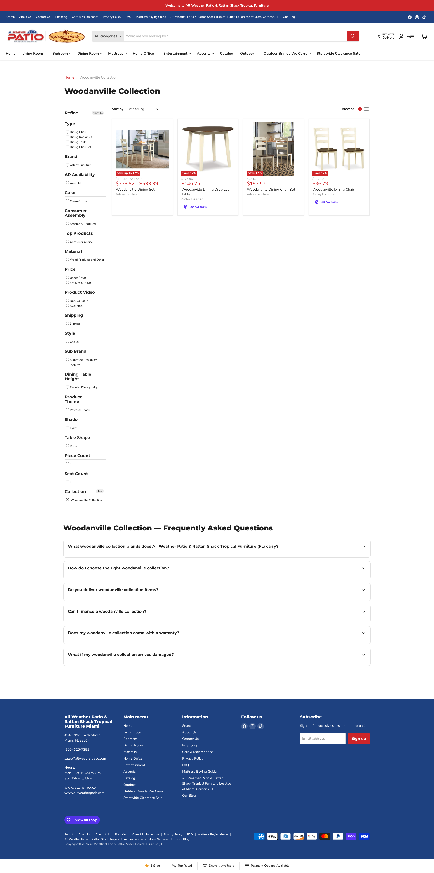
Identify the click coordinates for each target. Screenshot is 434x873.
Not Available (79, 301)
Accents (204, 53)
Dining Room (88, 53)
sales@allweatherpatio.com (85, 758)
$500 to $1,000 (80, 283)
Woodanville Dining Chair (333, 189)
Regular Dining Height (84, 387)
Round (74, 446)
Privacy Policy (112, 17)
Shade (71, 419)
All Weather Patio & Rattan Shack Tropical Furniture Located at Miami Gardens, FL (224, 17)
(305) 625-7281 (76, 749)
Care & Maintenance (85, 17)
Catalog (226, 53)
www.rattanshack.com (81, 787)
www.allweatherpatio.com (84, 793)
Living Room (33, 53)
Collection (75, 491)
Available (76, 183)
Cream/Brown (79, 201)
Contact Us (43, 17)
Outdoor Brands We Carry (286, 53)
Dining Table (78, 142)
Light (73, 428)
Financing (61, 17)
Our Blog (289, 17)
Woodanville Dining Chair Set (271, 189)
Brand (71, 156)
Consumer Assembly (76, 213)
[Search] (353, 36)
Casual (74, 342)
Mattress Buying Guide (151, 17)
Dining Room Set (81, 137)
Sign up (358, 738)
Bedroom (60, 53)
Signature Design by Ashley (83, 362)
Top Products (79, 233)
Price (70, 269)
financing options (105, 621)
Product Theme (73, 399)
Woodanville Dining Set (135, 189)
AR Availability (80, 174)
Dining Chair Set (80, 147)
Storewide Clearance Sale (338, 53)
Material (73, 251)
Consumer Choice (81, 242)
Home (11, 53)
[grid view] (360, 109)
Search (10, 17)
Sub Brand (75, 351)
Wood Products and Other (87, 260)
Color (70, 192)
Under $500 (78, 278)
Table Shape (77, 437)
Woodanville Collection (86, 500)
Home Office (144, 53)
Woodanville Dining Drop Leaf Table (206, 192)
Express (75, 324)
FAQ (128, 17)
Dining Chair (78, 132)
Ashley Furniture (81, 165)
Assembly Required (83, 224)
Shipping (74, 315)
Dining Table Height (78, 377)
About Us (25, 17)
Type (70, 123)
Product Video (80, 292)
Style (70, 333)
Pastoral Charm (80, 410)
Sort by (117, 109)
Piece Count (77, 455)
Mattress (116, 53)
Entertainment (175, 53)
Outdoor (247, 53)
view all (98, 113)
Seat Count (76, 473)
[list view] (366, 109)
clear (100, 491)
